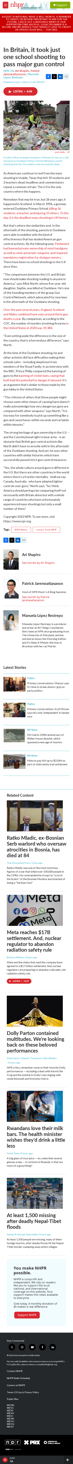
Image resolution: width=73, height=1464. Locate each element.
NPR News (21, 529)
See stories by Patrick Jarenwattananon (36, 598)
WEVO (10, 1421)
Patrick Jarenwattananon (21, 72)
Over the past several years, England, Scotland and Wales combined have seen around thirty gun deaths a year (35, 314)
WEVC (10, 1407)
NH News (32, 729)
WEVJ (10, 1416)
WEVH (10, 1413)
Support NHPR (27, 1315)
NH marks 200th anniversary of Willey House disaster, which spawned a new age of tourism (45, 738)
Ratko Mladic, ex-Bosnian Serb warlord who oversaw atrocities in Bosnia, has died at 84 (36, 846)
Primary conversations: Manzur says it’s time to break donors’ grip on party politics (48, 686)
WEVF (10, 1410)
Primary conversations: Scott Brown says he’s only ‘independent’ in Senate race (48, 712)
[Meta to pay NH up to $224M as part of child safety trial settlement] (14, 761)
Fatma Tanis (13, 1153)
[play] (5, 1459)
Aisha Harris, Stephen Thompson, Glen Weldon (32, 1058)
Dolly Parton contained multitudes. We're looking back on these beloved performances (35, 1041)
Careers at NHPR (16, 1385)
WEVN (10, 1418)
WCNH (10, 1405)
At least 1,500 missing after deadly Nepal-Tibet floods (34, 1221)
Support (61, 5)
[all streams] (68, 1460)
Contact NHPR (15, 1371)
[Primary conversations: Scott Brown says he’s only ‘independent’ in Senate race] (14, 710)
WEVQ (10, 1424)
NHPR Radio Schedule (18, 1378)
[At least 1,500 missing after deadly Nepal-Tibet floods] (35, 1193)
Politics (31, 678)
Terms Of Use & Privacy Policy (23, 1392)
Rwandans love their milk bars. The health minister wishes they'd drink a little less (36, 1137)
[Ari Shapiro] (11, 559)
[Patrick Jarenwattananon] (11, 588)
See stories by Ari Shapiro (38, 563)
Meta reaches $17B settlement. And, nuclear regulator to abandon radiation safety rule (34, 941)
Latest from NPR (46, 529)
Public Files (13, 1399)
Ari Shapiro (22, 71)
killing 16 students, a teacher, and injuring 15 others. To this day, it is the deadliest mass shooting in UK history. (36, 213)
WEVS (10, 1426)
